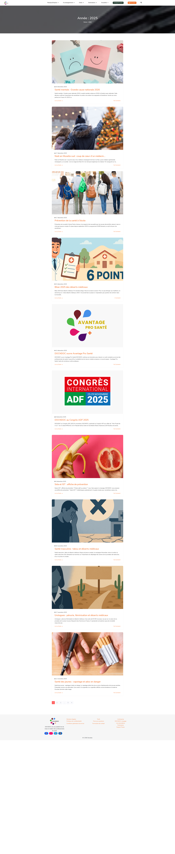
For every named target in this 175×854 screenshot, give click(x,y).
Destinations (91, 2)
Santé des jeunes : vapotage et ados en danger (78, 681)
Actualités (104, 2)
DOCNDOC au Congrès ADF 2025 (72, 419)
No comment (117, 100)
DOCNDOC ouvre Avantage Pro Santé (74, 353)
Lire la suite (58, 100)
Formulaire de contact (98, 723)
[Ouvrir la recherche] (141, 3)
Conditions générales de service (75, 723)
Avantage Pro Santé (118, 2)
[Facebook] (46, 733)
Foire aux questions (98, 721)
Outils (80, 2)
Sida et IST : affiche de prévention (71, 484)
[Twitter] (56, 733)
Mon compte (132, 2)
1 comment (117, 298)
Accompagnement (68, 2)
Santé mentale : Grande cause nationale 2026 (77, 89)
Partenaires (120, 725)
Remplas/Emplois (52, 2)
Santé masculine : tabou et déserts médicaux (77, 548)
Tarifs (98, 719)
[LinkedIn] (60, 733)
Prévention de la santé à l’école (70, 220)
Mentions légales (71, 719)
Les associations (120, 723)
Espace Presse (121, 727)
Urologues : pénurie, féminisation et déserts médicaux (81, 615)
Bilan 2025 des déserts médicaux (71, 287)
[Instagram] (51, 733)
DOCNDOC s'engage (120, 721)
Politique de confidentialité (74, 721)
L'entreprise (120, 719)
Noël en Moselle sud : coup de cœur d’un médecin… (80, 156)
